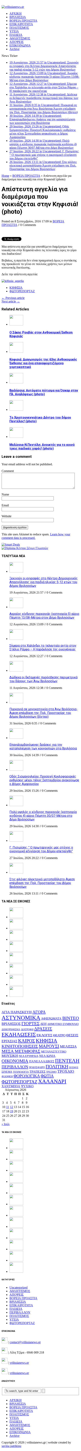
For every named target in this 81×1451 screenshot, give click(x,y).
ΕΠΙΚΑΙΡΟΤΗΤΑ (21, 24)
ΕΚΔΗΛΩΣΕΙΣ (19, 1034)
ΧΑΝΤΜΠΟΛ (11, 1086)
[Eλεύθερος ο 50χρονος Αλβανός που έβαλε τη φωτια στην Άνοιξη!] (16, 1271)
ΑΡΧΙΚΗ (15, 13)
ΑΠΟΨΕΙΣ (16, 42)
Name (5, 494)
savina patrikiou (11, 1446)
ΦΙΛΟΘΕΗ (7, 1076)
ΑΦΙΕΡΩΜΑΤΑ (51, 1018)
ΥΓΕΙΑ (14, 31)
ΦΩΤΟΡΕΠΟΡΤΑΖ (22, 291)
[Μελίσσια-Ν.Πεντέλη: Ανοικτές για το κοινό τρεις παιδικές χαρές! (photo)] (16, 436)
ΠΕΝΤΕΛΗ (67, 1061)
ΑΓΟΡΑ (39, 1012)
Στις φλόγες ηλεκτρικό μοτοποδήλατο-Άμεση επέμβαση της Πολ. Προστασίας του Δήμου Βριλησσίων (42, 883)
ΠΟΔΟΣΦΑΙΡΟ (37, 1067)
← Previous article (13, 298)
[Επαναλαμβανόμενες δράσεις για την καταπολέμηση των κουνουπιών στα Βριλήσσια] (16, 737)
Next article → (11, 301)
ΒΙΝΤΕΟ (70, 1018)
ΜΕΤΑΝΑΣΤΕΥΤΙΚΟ (53, 1051)
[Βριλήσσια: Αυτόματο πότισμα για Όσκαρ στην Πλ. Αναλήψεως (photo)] (16, 382)
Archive (14, 49)
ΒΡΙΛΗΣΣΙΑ (17, 17)
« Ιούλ (6, 1124)
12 (11, 1107)
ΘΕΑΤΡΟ (59, 1035)
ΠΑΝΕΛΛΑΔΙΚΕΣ (41, 1061)
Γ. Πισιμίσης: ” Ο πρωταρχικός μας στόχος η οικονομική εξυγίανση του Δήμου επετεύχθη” (41, 849)
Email (5, 505)
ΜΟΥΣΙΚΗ (10, 1056)
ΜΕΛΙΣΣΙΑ (68, 1046)
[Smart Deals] (11, 544)
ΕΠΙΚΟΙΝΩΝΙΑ (20, 45)
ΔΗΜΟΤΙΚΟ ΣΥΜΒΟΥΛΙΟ (63, 1024)
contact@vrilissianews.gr (25, 1342)
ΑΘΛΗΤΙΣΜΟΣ (19, 38)
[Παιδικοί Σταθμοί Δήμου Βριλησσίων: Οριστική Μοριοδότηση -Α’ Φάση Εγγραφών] (16, 1260)
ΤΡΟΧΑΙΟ (65, 1071)
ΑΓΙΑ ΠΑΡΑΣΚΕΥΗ (17, 1012)
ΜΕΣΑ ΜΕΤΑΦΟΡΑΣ (21, 1051)
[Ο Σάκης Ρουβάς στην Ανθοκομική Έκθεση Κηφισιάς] (16, 324)
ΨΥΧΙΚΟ (27, 1086)
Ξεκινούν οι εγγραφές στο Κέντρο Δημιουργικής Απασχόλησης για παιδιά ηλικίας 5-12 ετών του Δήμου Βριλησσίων (43, 582)
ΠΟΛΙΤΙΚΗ (57, 1066)
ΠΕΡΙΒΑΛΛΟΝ (15, 1067)
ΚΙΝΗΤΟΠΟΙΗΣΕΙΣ (20, 1046)
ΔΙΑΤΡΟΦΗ (27, 1029)
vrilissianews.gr (19, 1362)
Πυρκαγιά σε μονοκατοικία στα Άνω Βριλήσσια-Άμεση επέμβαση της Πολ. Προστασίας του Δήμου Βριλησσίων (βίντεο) (43, 712)
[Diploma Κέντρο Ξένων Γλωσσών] (25, 548)
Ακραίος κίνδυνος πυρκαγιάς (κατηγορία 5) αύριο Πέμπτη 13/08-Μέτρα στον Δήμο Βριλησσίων (44, 615)
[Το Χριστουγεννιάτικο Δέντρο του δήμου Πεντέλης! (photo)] (16, 409)
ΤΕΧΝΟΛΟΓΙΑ (21, 1072)
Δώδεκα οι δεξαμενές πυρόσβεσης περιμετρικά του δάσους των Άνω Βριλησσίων (43, 679)
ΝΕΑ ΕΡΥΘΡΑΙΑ (28, 1056)
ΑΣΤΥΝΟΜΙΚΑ (21, 1017)
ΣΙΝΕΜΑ (7, 1071)
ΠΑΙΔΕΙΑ (15, 35)
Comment (8, 471)
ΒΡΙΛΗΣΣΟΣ (11, 1024)
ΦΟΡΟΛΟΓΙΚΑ (27, 1076)
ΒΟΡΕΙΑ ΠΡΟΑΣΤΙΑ (23, 20)
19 (11, 1111)
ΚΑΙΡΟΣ (26, 1040)
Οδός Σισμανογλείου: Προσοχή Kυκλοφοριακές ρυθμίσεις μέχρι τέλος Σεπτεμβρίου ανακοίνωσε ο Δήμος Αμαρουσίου (44, 780)
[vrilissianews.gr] (40, 7)
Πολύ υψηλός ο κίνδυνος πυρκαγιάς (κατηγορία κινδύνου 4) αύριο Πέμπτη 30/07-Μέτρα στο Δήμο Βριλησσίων (43, 815)
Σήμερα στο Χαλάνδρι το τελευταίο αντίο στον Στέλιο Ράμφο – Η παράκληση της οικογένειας (42, 647)
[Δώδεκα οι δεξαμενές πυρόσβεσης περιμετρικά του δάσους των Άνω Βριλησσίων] (16, 670)
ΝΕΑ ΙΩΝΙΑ (47, 1056)
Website (6, 516)
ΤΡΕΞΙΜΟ (51, 1072)
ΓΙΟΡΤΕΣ (30, 1023)
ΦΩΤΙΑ (47, 1076)
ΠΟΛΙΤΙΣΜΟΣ (19, 27)
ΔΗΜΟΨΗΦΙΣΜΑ (11, 1029)
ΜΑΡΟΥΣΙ (49, 1046)
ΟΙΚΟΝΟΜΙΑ (15, 1061)
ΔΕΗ (43, 1024)
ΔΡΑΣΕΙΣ (43, 1028)
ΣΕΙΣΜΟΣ (73, 1067)
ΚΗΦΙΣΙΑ (16, 287)
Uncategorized (18, 1287)
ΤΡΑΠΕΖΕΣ (37, 1071)
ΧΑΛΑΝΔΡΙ (52, 1081)
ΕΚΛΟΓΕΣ (44, 1035)
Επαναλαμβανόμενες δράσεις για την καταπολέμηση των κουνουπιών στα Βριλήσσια (43, 746)
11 (7, 1107)
